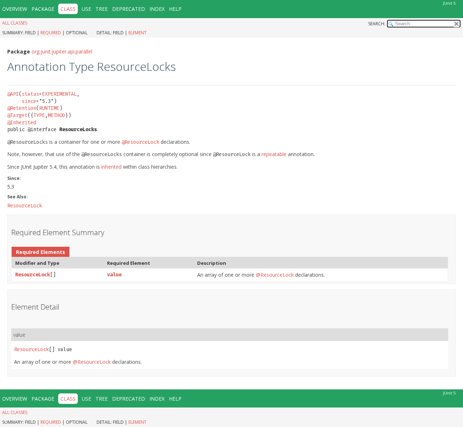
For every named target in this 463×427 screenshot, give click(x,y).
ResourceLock (32, 275)
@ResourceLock (275, 274)
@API (13, 94)
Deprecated (128, 8)
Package (42, 8)
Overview (14, 8)
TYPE (39, 115)
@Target (17, 115)
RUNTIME (49, 108)
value (114, 275)
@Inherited (21, 123)
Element (137, 33)
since (29, 101)
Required (51, 33)
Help (175, 8)
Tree (101, 8)
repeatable (274, 154)
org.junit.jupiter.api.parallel (61, 51)
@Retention (21, 108)
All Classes (14, 23)
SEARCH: (376, 24)
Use (86, 8)
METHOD (56, 115)
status (30, 94)
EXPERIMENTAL (59, 94)
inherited (111, 166)
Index (157, 8)
